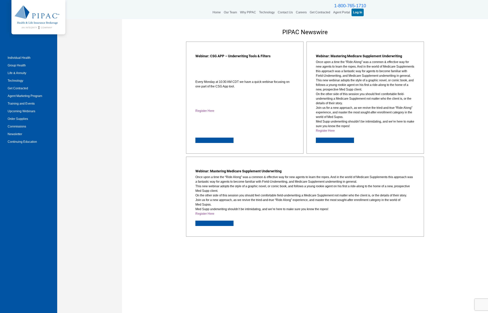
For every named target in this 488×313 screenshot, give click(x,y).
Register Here (204, 110)
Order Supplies (18, 118)
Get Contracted (320, 12)
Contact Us (285, 12)
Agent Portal (341, 12)
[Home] (36, 17)
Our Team (230, 12)
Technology (267, 12)
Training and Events (21, 103)
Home (217, 12)
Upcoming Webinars (21, 111)
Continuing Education (22, 141)
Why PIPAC (248, 12)
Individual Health (19, 57)
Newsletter (15, 134)
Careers (301, 12)
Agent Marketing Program (25, 96)
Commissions (17, 126)
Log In (357, 12)
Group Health (17, 65)
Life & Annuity (17, 73)
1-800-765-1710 (350, 5)
